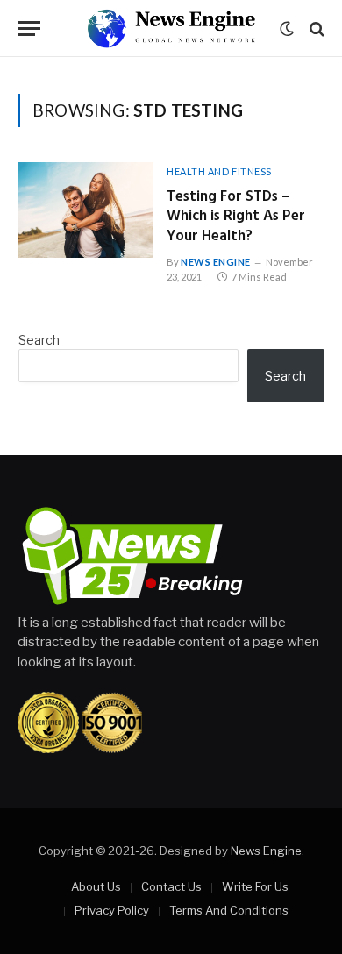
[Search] (315, 28)
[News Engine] (171, 28)
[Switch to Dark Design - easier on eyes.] (286, 29)
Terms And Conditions (229, 910)
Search (39, 339)
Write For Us (255, 886)
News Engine (266, 851)
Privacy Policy (112, 910)
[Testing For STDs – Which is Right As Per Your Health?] (85, 210)
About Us (96, 886)
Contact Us (171, 886)
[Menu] (29, 28)
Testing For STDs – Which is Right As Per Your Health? (236, 217)
